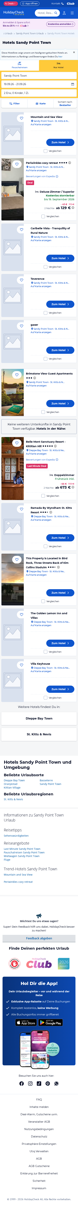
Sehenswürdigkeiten (16, 835)
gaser (34, 324)
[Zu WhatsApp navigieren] (56, 1083)
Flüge (7, 859)
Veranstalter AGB (39, 1121)
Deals (9, 3)
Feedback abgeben (39, 938)
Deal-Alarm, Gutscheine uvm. (39, 1114)
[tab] (19, 65)
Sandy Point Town (50, 784)
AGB (39, 1158)
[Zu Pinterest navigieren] (48, 1083)
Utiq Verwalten (39, 1151)
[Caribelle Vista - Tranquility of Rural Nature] (12, 247)
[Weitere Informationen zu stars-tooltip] (69, 162)
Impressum (39, 1188)
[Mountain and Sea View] (12, 133)
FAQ (39, 1099)
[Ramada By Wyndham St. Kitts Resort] (12, 526)
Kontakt (56, 3)
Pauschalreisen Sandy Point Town (24, 852)
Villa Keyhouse (40, 663)
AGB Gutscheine (39, 1166)
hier (60, 56)
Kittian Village (12, 787)
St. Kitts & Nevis (39, 734)
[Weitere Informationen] (72, 207)
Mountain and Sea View (46, 117)
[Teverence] (12, 295)
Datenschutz (39, 1136)
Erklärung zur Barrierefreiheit (39, 1173)
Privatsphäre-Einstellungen (39, 1144)
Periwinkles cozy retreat (42, 163)
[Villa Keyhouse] (12, 680)
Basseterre (46, 780)
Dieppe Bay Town (39, 718)
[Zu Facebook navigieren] (21, 1083)
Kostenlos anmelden (59, 24)
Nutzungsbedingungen (39, 1129)
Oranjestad (10, 784)
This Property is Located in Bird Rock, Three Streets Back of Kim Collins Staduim (47, 563)
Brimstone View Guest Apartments (49, 373)
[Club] (23, 26)
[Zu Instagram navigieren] (30, 1083)
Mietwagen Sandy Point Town (22, 856)
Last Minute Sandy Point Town (22, 849)
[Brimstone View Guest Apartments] (12, 392)
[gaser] (12, 341)
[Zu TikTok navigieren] (39, 1083)
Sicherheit (39, 1180)
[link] (64, 13)
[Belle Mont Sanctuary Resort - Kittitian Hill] (12, 468)
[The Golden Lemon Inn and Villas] (12, 632)
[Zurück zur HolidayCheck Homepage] (14, 13)
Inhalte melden (39, 1107)
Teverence (37, 278)
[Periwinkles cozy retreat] (12, 189)
